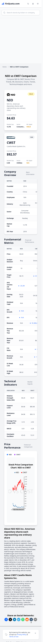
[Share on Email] (35, 619)
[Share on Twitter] (10, 619)
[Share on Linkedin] (14, 619)
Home (5, 67)
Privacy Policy (21, 634)
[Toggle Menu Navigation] (38, 4)
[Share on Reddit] (27, 619)
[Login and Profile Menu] (33, 4)
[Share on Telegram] (18, 619)
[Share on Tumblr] (31, 619)
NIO (10, 100)
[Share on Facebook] (6, 619)
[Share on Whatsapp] (23, 619)
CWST (11, 142)
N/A (28, 163)
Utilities (19, 163)
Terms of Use (13, 637)
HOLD (29, 127)
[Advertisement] (21, 40)
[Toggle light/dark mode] (28, 4)
